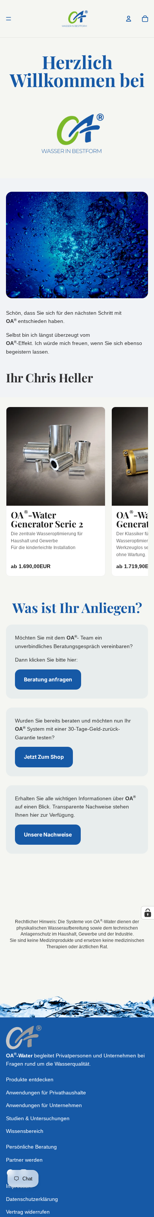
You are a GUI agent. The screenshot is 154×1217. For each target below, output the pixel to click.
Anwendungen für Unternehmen (44, 1105)
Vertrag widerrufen (28, 1212)
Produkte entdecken (29, 1080)
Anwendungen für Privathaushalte (46, 1093)
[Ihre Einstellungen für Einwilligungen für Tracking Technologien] (147, 912)
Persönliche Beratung (31, 1147)
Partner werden (24, 1160)
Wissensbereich (24, 1131)
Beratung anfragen (48, 679)
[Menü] (8, 18)
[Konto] (128, 18)
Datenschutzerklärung (32, 1199)
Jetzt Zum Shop (44, 757)
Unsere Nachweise (48, 834)
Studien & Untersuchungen (38, 1118)
